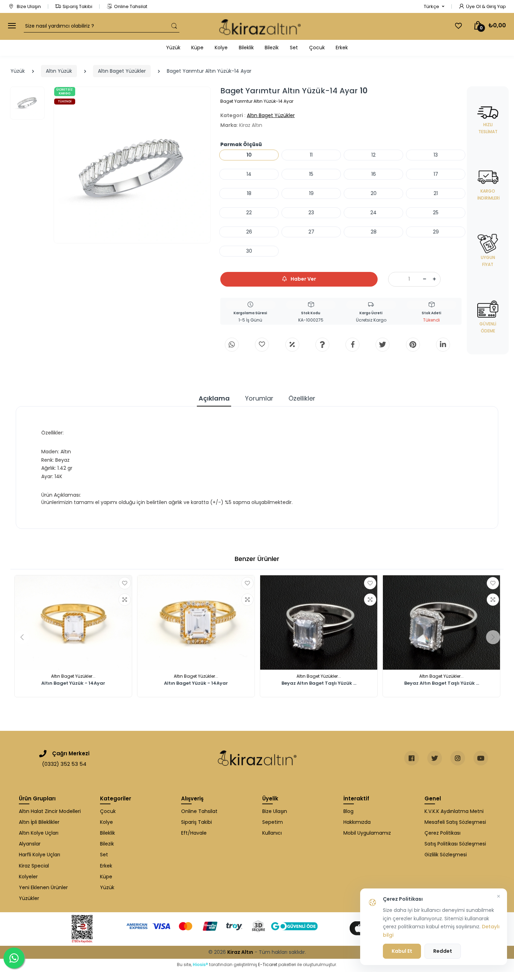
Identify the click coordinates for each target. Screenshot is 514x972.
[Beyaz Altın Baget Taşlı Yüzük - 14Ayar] (318, 622)
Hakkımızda (357, 822)
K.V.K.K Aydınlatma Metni (454, 811)
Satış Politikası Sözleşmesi (455, 843)
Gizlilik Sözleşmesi (445, 854)
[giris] (262, 345)
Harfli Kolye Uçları (39, 854)
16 (373, 174)
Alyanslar (30, 843)
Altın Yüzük (59, 70)
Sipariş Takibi (77, 6)
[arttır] (434, 279)
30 (249, 250)
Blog (348, 811)
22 (249, 212)
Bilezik (272, 47)
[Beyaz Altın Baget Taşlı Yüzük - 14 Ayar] (441, 622)
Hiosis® (200, 964)
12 (373, 154)
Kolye (221, 47)
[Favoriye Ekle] (125, 583)
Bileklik (246, 47)
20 (374, 193)
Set (294, 47)
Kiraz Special (34, 865)
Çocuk (317, 47)
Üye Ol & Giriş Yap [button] (486, 6)
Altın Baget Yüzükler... (73, 676)
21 (436, 193)
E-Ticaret (267, 964)
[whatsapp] (232, 345)
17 (436, 174)
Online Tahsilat (130, 6)
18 (249, 193)
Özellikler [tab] (301, 398)
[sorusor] (322, 345)
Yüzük (173, 47)
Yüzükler (29, 898)
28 (374, 231)
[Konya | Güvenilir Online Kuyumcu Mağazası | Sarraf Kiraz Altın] (257, 758)
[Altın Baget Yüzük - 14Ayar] (73, 622)
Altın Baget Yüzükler (122, 70)
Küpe (197, 47)
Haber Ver (303, 278)
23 (311, 212)
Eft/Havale (194, 832)
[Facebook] (352, 345)
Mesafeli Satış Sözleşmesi (455, 822)
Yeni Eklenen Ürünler (43, 887)
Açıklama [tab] (214, 398)
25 (435, 212)
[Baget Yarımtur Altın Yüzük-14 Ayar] (132, 165)
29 (436, 231)
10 (249, 154)
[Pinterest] (413, 345)
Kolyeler (28, 876)
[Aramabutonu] (174, 26)
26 (249, 231)
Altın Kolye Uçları (38, 832)
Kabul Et (402, 951)
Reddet (442, 951)
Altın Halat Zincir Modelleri (50, 811)
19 (311, 193)
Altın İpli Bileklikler (39, 822)
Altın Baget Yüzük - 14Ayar (73, 683)
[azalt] (424, 279)
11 (311, 154)
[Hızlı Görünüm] (125, 599)
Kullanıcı (272, 832)
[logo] (260, 26)
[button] (434, 6)
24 (373, 212)
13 (436, 154)
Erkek (342, 47)
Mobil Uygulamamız (367, 832)
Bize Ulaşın (28, 6)
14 (249, 174)
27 (311, 231)
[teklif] (292, 345)
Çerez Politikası (442, 832)
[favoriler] (458, 25)
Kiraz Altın (240, 952)
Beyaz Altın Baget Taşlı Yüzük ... (318, 683)
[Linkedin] (443, 345)
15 (311, 174)
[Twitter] (383, 345)
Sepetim (272, 822)
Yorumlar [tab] (259, 398)
